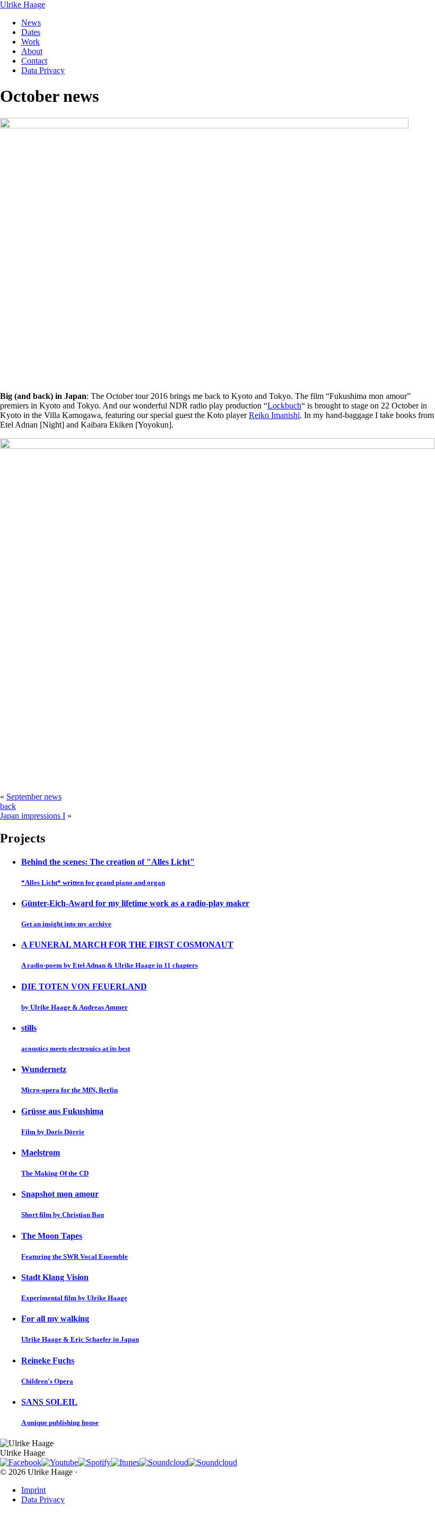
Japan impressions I (32, 815)
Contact (34, 60)
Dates (30, 32)
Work (30, 41)
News (31, 22)
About (31, 51)
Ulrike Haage (22, 4)
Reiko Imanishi (274, 415)
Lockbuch (284, 405)
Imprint (33, 1489)
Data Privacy (43, 70)
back (8, 806)
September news (34, 796)
